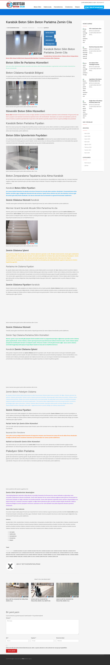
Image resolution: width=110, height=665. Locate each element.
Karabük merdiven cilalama (66, 552)
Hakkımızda (12, 534)
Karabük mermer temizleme (16, 556)
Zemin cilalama (17, 213)
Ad (7, 638)
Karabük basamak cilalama (20, 550)
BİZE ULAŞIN (49, 36)
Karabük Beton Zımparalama (52, 552)
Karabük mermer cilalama (49, 554)
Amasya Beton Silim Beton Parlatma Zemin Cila (64, 600)
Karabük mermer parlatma (63, 554)
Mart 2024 (87, 133)
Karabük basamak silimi (47, 550)
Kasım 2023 (87, 136)
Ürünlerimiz (12, 538)
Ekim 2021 (87, 141)
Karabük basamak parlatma (34, 550)
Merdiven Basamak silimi (96, 47)
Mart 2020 (87, 153)
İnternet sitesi (60, 638)
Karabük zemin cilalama (29, 556)
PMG (23, 658)
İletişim (11, 540)
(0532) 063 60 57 (50, 40)
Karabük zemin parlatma (41, 556)
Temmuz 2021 (88, 147)
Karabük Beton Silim (40, 552)
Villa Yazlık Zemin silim (95, 28)
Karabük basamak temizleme (61, 550)
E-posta (33, 638)
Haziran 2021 (87, 150)
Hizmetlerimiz (12, 536)
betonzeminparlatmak (13, 27)
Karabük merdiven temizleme (35, 554)
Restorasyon (87, 163)
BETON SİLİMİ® (50, 32)
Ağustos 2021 (87, 144)
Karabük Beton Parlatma (28, 552)
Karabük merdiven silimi (22, 554)
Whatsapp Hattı (50, 44)
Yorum (8, 618)
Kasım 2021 (87, 139)
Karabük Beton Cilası (16, 552)
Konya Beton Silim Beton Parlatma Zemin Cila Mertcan (40, 600)
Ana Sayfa (11, 532)
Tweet (7, 547)
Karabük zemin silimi (53, 556)
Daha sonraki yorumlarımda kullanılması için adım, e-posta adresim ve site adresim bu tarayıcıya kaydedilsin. (36, 648)
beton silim (41, 139)
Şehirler (46, 27)
